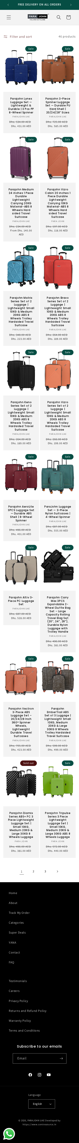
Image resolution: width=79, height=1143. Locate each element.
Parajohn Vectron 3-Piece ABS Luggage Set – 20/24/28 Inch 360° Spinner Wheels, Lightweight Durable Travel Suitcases (21, 722)
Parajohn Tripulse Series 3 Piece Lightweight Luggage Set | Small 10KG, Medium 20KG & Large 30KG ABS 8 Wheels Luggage (57, 825)
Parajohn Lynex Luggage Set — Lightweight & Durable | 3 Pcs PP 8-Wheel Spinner (21, 105)
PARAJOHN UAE (36, 1120)
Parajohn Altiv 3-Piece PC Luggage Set (21, 601)
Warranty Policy (20, 1021)
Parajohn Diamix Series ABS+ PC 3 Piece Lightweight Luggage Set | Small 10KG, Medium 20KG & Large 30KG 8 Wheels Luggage (21, 825)
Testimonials (18, 981)
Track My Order (19, 913)
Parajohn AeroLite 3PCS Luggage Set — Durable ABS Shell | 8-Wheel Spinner (21, 513)
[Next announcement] (71, 5)
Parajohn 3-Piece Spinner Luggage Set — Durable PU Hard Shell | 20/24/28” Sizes (57, 105)
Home (13, 893)
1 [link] (22, 871)
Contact (14, 952)
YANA (12, 942)
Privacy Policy (18, 1001)
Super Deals (17, 932)
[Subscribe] (61, 1058)
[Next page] (57, 871)
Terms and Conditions (24, 1030)
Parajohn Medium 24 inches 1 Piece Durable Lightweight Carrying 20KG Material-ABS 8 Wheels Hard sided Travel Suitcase (21, 203)
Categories (16, 923)
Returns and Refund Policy (28, 1011)
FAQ (11, 962)
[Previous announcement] (8, 5)
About (13, 903)
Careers (14, 991)
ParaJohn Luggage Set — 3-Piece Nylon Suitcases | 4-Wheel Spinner (57, 512)
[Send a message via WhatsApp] (9, 1134)
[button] (9, 17)
